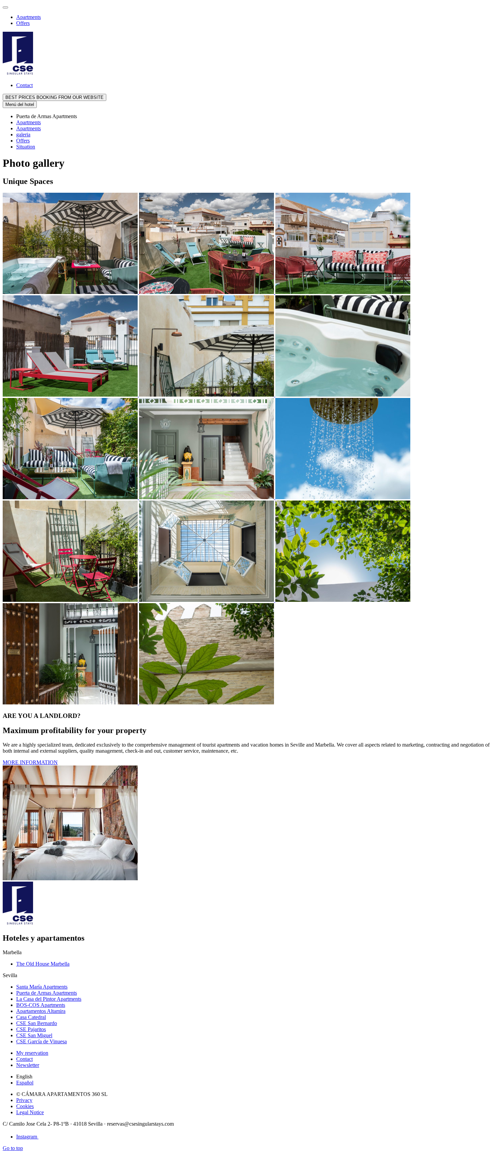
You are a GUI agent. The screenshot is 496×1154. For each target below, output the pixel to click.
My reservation (32, 1053)
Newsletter (27, 1065)
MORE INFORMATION (30, 762)
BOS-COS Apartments (40, 1005)
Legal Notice (30, 1112)
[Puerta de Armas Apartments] (71, 292)
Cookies (25, 1106)
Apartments (28, 17)
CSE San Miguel (34, 1035)
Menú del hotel (19, 104)
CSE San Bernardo (36, 1023)
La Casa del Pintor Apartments (48, 999)
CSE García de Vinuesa (41, 1041)
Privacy (24, 1100)
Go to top (13, 1148)
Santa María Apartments (41, 987)
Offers (23, 23)
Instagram (27, 1136)
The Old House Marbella (43, 964)
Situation (25, 147)
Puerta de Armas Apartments (46, 993)
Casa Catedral (31, 1017)
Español (24, 1082)
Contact (24, 85)
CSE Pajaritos (31, 1029)
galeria (23, 134)
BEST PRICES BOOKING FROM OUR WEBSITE (54, 97)
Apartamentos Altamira (40, 1011)
